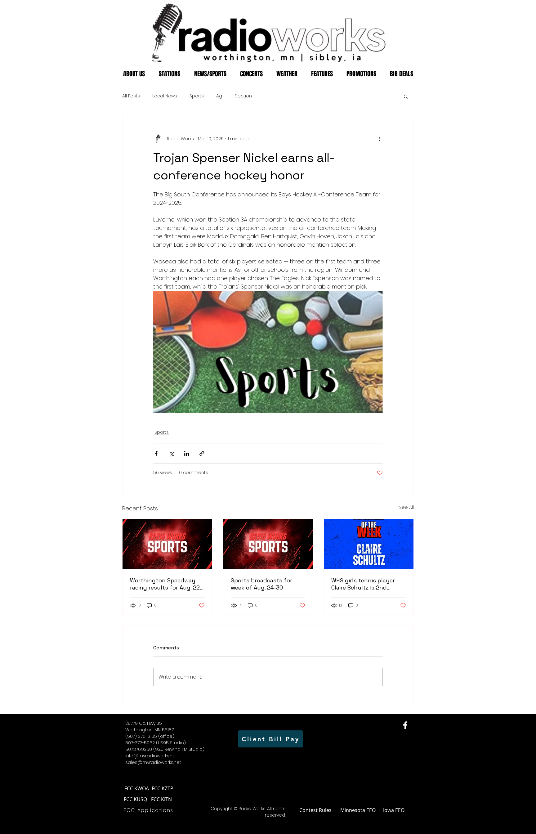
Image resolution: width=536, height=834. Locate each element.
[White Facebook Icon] (405, 725)
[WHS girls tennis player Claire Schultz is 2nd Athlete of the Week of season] (368, 544)
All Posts (131, 96)
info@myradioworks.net (151, 756)
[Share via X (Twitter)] (171, 453)
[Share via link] (202, 453)
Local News (164, 96)
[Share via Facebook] (156, 453)
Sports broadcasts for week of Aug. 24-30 (261, 584)
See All (406, 507)
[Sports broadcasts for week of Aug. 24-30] (268, 544)
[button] (406, 96)
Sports (197, 96)
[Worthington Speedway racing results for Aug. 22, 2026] (167, 544)
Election (243, 96)
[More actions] (379, 138)
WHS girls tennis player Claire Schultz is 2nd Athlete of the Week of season (363, 584)
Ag (219, 96)
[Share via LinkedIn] (187, 453)
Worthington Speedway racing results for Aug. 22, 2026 (165, 584)
